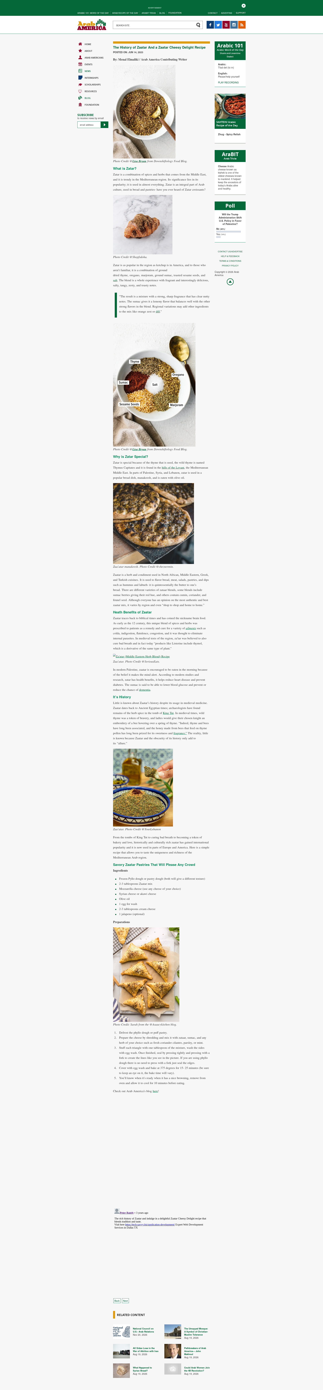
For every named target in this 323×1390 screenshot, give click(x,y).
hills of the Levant (173, 467)
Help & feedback (230, 256)
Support (241, 12)
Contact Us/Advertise (230, 251)
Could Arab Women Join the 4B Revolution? (197, 1369)
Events (88, 64)
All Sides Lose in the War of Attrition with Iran (145, 1349)
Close (244, 5)
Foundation (175, 12)
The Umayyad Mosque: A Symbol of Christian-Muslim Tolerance (196, 1331)
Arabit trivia (149, 12)
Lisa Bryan (139, 161)
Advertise (226, 12)
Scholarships (93, 84)
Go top (228, 281)
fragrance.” (180, 733)
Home (88, 44)
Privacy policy (230, 265)
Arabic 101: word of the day (93, 12)
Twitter (218, 22)
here (155, 1091)
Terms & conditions (230, 260)
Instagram (234, 22)
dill (158, 311)
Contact (213, 12)
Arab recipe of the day (125, 12)
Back (117, 1300)
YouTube (226, 22)
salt (115, 280)
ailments (191, 628)
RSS (240, 22)
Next (125, 1300)
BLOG (88, 98)
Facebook (210, 22)
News (88, 71)
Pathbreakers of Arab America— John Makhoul (195, 1351)
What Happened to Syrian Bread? (142, 1369)
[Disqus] (161, 1159)
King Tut (168, 713)
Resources (91, 91)
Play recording (228, 82)
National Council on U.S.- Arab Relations (143, 1330)
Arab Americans (94, 57)
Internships (91, 77)
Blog (162, 12)
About (88, 50)
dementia (144, 690)
